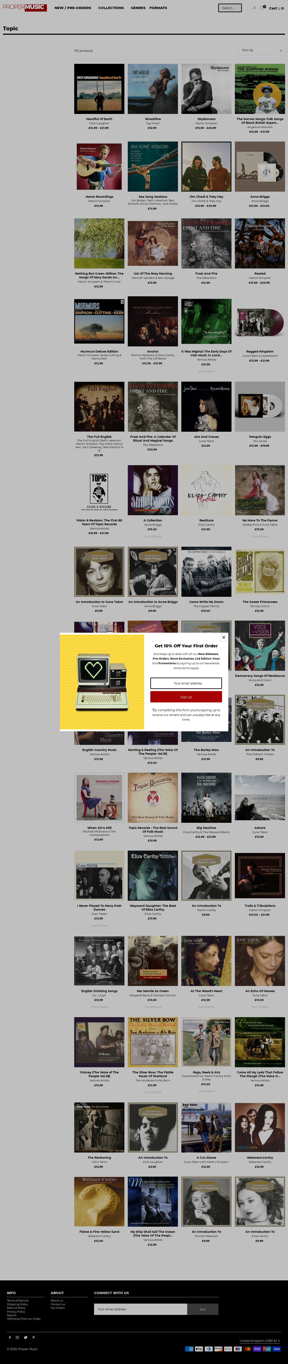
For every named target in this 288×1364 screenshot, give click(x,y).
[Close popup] (223, 637)
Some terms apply (186, 667)
